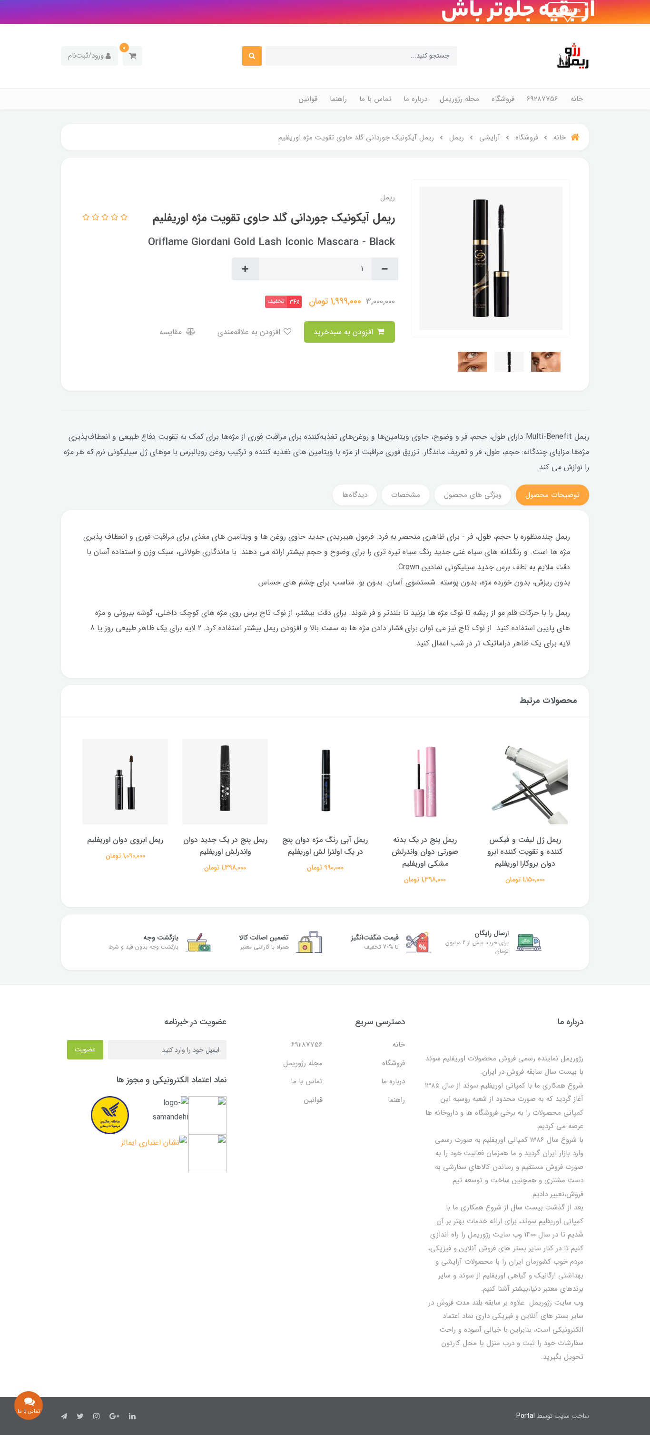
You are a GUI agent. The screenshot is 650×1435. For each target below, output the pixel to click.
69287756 (542, 99)
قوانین (308, 99)
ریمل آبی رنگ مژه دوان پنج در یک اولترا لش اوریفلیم (325, 846)
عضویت (85, 1049)
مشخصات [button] (405, 495)
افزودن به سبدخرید (344, 332)
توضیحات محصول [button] (552, 495)
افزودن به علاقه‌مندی (250, 332)
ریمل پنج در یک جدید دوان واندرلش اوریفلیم (225, 846)
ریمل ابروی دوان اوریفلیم (125, 840)
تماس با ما (375, 99)
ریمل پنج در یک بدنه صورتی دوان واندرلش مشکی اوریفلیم (425, 852)
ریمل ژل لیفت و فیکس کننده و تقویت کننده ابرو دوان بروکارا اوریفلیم (524, 852)
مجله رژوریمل (459, 99)
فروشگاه (503, 99)
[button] (132, 56)
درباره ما (415, 99)
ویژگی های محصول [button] (473, 495)
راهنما (338, 99)
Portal (525, 1416)
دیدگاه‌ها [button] (354, 495)
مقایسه (171, 332)
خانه (577, 99)
